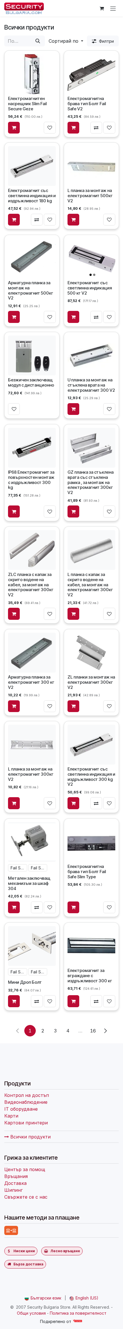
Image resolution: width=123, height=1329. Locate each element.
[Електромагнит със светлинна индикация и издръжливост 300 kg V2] (91, 745)
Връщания (16, 1176)
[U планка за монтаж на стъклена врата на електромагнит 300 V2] (91, 355)
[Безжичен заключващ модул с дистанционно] (32, 355)
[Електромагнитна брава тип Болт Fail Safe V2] (91, 74)
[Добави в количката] (14, 127)
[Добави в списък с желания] (50, 127)
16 (93, 1031)
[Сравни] (96, 127)
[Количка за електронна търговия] (101, 8)
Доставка (15, 1183)
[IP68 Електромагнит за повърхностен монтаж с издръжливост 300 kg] (32, 448)
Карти (11, 1116)
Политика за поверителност (78, 1313)
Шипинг (13, 1190)
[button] (66, 41)
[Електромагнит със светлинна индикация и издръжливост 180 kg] (32, 166)
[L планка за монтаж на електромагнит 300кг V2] (32, 745)
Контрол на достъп (26, 1095)
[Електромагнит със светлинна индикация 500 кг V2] (91, 258)
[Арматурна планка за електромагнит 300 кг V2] (32, 653)
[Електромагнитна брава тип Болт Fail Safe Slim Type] (91, 842)
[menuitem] (43, 1298)
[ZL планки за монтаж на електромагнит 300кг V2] (91, 653)
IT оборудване (21, 1109)
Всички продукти (30, 1137)
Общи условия (31, 1313)
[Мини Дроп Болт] (32, 946)
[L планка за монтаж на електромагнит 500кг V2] (91, 166)
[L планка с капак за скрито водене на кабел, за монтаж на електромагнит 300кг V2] (91, 550)
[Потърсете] (38, 41)
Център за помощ (24, 1169)
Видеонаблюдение (25, 1102)
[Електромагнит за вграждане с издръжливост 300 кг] (91, 946)
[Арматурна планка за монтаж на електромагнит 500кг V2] (32, 258)
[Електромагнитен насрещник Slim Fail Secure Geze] (32, 74)
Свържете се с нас (25, 1197)
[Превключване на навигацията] (113, 8)
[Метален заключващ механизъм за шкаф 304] (32, 842)
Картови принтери (26, 1123)
